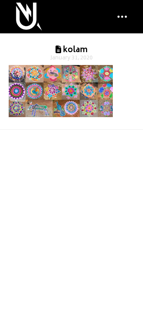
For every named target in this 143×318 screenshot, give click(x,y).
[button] (122, 16)
